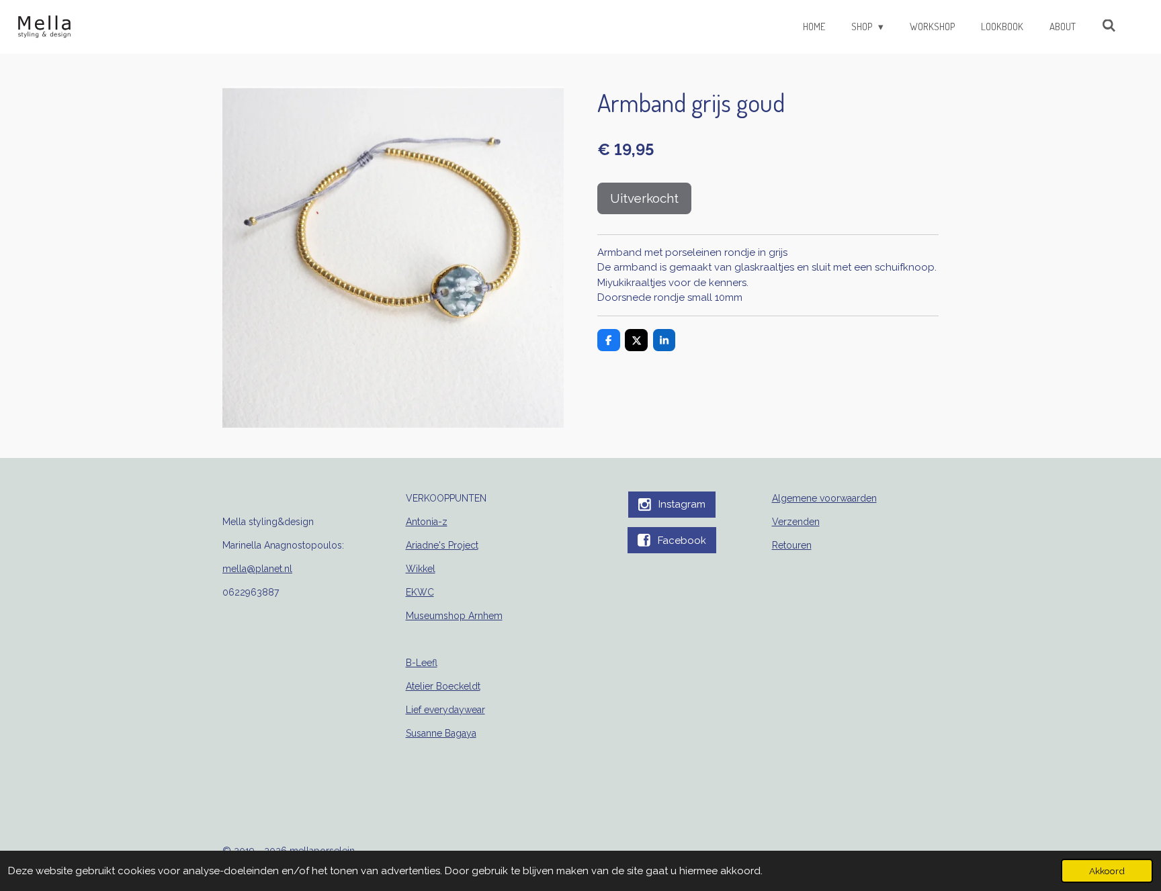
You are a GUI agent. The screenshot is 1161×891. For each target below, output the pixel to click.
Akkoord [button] (1107, 870)
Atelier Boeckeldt (443, 686)
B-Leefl (421, 662)
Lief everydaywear (445, 709)
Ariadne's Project (442, 545)
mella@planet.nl (257, 568)
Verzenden (796, 521)
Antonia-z (426, 521)
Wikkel (420, 568)
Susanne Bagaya (441, 733)
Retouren (792, 545)
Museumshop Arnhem (454, 615)
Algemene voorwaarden (824, 498)
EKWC (420, 592)
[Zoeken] (1109, 26)
